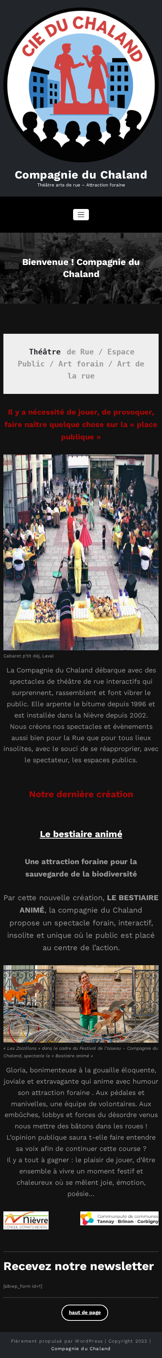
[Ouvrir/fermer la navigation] (81, 215)
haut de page (85, 1312)
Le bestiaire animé (81, 834)
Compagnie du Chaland (81, 174)
